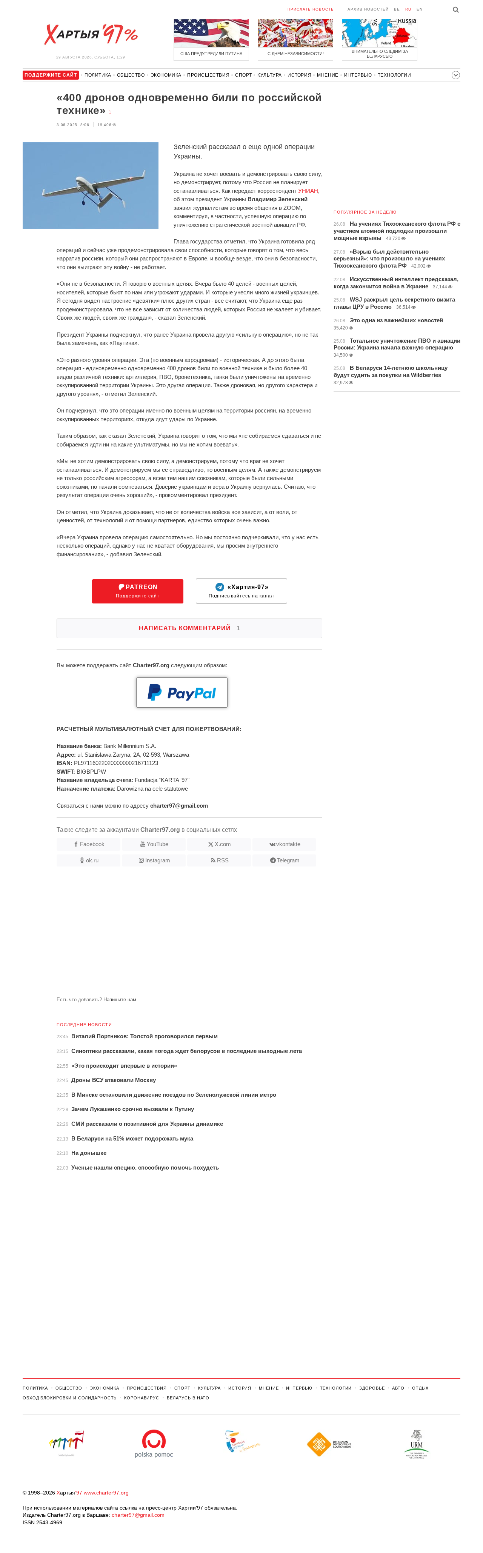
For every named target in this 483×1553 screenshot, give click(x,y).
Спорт (243, 75)
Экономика (166, 75)
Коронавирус (141, 1398)
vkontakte (288, 844)
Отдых (420, 1388)
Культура (269, 75)
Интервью (358, 75)
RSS (223, 860)
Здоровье (372, 1388)
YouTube (157, 844)
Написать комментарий (189, 628)
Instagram (157, 860)
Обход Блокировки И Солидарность (70, 1398)
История (299, 75)
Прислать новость (311, 9)
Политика (98, 75)
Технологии (394, 75)
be (397, 9)
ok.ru (92, 860)
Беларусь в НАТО (188, 1398)
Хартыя (91, 35)
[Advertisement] (172, 934)
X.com (223, 844)
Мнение (327, 75)
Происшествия (208, 75)
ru (408, 9)
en (420, 9)
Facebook (92, 844)
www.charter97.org (106, 1493)
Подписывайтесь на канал (241, 591)
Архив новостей (368, 9)
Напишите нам (119, 999)
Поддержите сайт (138, 591)
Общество (131, 75)
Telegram (288, 860)
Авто (398, 1388)
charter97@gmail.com (138, 1515)
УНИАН (308, 191)
